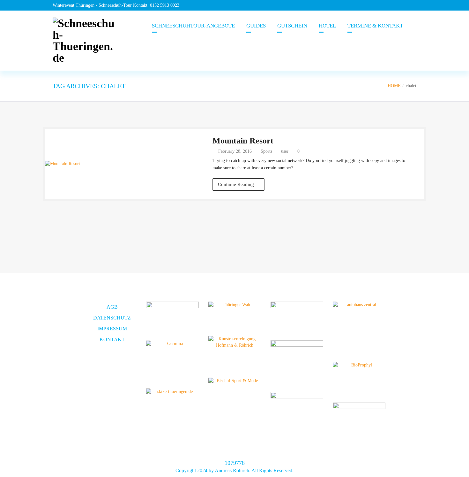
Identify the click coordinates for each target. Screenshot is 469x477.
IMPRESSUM (112, 328)
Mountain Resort (242, 140)
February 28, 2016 (234, 151)
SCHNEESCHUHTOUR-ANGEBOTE (193, 26)
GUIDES (256, 26)
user (284, 151)
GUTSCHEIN (292, 26)
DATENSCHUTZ (112, 317)
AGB (112, 307)
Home (394, 85)
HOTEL (327, 26)
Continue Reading (236, 184)
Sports (266, 151)
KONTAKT (112, 339)
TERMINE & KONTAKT (375, 26)
